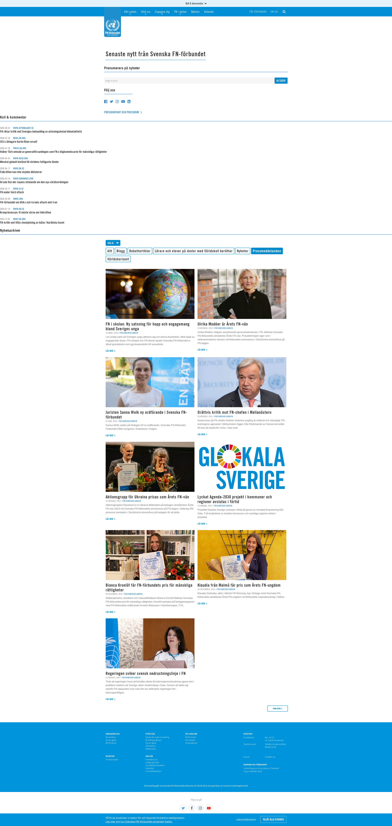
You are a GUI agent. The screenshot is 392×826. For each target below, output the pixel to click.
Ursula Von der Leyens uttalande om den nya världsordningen (34, 182)
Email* (189, 82)
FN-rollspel (190, 740)
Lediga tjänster (152, 762)
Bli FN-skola (111, 743)
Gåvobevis (150, 746)
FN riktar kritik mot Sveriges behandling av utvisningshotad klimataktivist (41, 131)
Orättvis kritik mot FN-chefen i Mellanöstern (234, 412)
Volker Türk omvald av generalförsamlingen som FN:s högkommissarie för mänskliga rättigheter (53, 152)
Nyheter (195, 11)
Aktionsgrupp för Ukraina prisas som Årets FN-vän (147, 496)
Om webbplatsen (153, 771)
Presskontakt (112, 759)
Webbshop (150, 749)
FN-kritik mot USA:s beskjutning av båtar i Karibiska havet (32, 222)
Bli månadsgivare (153, 740)
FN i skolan (180, 11)
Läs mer (109, 350)
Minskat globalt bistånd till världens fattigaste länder (29, 162)
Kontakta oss (151, 759)
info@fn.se (270, 757)
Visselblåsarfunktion (155, 765)
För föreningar (258, 11)
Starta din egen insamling (157, 737)
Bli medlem (111, 737)
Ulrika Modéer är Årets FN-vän (223, 324)
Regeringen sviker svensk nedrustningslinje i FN (146, 673)
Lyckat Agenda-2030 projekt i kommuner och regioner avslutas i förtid (235, 499)
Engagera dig (162, 11)
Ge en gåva (111, 740)
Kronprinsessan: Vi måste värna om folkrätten (25, 212)
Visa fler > (277, 708)
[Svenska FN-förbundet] (112, 21)
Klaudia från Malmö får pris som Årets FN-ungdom (239, 585)
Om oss (274, 11)
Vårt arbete (130, 11)
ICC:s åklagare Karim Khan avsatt (18, 141)
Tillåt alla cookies (273, 819)
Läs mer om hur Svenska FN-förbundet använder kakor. (139, 821)
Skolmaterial (191, 743)
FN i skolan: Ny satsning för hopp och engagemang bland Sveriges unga (148, 326)
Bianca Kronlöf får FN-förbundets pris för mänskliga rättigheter (149, 587)
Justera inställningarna (246, 819)
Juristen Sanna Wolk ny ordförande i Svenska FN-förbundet (146, 415)
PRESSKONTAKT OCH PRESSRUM (121, 112)
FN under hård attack (12, 192)
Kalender (209, 11)
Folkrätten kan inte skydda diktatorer (21, 172)
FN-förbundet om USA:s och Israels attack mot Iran (28, 202)
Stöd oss (145, 11)
